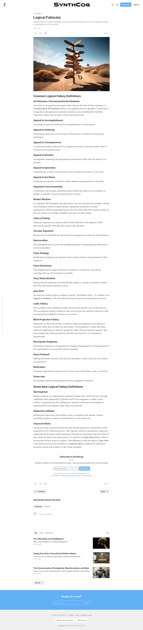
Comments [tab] (38, 507)
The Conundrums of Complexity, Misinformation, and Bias (61, 568)
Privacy (71, 615)
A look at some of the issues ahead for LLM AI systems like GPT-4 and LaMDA (61, 571)
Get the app (82, 620)
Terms (77, 615)
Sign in (136, 5)
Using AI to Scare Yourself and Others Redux (54, 553)
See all (37, 583)
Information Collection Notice (71, 475)
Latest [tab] (41, 533)
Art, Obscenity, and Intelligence (48, 539)
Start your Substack (66, 620)
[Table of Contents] (2, 315)
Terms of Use (82, 473)
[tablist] (42, 506)
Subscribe (126, 5)
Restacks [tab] (47, 507)
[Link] (30, 96)
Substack (61, 626)
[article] (71, 543)
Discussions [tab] (49, 533)
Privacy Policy (87, 475)
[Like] (35, 33)
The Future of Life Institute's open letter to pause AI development (56, 556)
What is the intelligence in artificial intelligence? (50, 542)
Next (103, 491)
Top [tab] (36, 533)
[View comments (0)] (40, 33)
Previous (41, 491)
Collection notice (86, 615)
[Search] (113, 5)
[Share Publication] (117, 5)
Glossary (37, 14)
